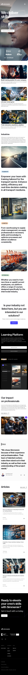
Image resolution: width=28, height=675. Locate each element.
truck (8, 648)
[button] (25, 4)
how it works (3, 648)
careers (14, 650)
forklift (8, 650)
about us (14, 648)
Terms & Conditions (4, 667)
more (14, 645)
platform (2, 645)
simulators (9, 645)
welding (8, 653)
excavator (9, 655)
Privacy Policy (3, 664)
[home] (5, 4)
